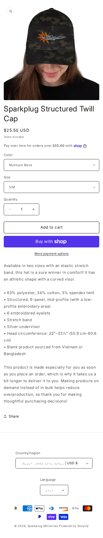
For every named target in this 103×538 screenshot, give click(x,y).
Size (7, 177)
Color (8, 155)
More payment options (51, 253)
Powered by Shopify (74, 526)
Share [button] (14, 416)
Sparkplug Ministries (43, 526)
